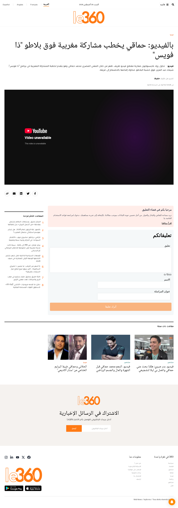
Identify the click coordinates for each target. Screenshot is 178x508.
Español (6, 4)
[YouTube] (17, 457)
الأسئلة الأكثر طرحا (134, 466)
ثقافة (172, 473)
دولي (172, 485)
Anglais (20, 4)
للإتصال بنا (137, 476)
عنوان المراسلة (162, 291)
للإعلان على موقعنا (134, 470)
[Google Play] (13, 488)
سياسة (171, 463)
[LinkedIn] (11, 457)
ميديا (172, 35)
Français (34, 4)
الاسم (167, 279)
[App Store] (33, 488)
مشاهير (171, 482)
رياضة (171, 479)
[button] (172, 502)
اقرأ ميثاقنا (167, 223)
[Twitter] (23, 457)
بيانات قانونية (136, 473)
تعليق (167, 245)
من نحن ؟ (137, 463)
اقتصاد (171, 466)
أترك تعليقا (110, 306)
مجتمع (171, 470)
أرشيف (138, 479)
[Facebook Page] (29, 457)
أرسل (74, 428)
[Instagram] (6, 457)
